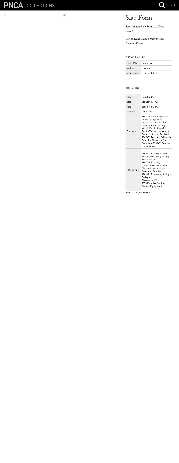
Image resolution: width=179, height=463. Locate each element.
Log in (172, 5)
